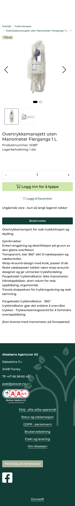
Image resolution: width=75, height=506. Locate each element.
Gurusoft (37, 499)
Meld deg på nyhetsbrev (23, 463)
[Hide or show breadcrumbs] (70, 30)
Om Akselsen (37, 446)
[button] (35, 102)
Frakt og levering (37, 439)
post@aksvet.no (14, 384)
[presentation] (6, 69)
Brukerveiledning (37, 431)
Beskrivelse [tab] (37, 221)
